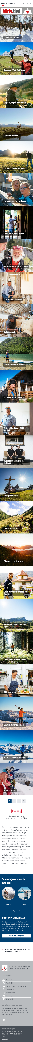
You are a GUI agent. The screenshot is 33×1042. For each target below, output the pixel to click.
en (23, 3)
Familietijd (9, 983)
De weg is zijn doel (10, 528)
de (27, 3)
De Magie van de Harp (11, 135)
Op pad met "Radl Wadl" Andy (14, 69)
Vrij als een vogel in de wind (14, 397)
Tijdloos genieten (10, 691)
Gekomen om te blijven (12, 37)
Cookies (5, 1039)
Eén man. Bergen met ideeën (14, 724)
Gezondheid (9, 999)
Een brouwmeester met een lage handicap (15, 592)
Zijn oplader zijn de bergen (13, 561)
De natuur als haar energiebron (15, 659)
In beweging (10, 989)
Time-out (9, 996)
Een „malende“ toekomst (13, 299)
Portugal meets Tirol (11, 495)
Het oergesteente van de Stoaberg (16, 266)
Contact (5, 1036)
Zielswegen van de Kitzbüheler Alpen (15, 625)
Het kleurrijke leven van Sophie (15, 200)
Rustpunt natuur (9, 790)
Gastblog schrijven (16, 935)
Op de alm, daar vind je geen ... (14, 233)
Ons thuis (9, 980)
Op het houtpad (9, 331)
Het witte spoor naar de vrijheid (15, 757)
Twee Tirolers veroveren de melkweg (13, 461)
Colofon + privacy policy (11, 1034)
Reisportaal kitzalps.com (12, 1031)
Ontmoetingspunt (11, 993)
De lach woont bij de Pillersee (14, 364)
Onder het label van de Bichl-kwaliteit (14, 428)
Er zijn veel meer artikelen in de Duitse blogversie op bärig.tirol (17, 950)
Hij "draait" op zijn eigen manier (15, 168)
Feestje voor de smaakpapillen (16, 986)
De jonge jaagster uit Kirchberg (15, 102)
